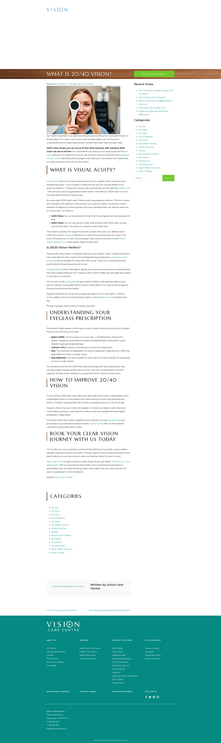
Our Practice (52, 648)
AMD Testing (117, 648)
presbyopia (70, 282)
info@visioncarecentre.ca (57, 729)
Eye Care (55, 515)
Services (59, 3)
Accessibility (51, 666)
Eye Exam (60, 477)
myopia (68, 235)
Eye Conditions (58, 518)
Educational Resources (56, 652)
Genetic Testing (118, 669)
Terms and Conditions (55, 662)
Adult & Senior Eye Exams (89, 648)
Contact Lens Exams (87, 659)
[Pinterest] (154, 697)
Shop (80, 3)
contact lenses (53, 158)
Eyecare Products (152, 659)
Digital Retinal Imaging (121, 659)
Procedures (56, 542)
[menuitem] (36, 3)
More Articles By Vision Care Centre (68, 586)
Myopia (69, 477)
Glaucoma (116, 672)
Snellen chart (124, 188)
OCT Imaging (117, 679)
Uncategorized (58, 546)
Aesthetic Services (180, 3)
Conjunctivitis (117, 652)
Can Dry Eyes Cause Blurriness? (62, 610)
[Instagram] (157, 697)
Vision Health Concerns (61, 549)
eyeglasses (113, 420)
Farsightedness (54, 269)
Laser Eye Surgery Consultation (125, 676)
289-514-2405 (165, 12)
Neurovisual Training (58, 692)
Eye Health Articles (60, 525)
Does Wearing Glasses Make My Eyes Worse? (109, 610)
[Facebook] (146, 697)
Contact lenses (96, 424)
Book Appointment (147, 3)
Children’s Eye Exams (88, 652)
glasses (123, 155)
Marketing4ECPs (106, 740)
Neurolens (56, 539)
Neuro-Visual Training (61, 535)
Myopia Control (118, 683)
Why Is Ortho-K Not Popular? (152, 97)
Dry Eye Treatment (120, 662)
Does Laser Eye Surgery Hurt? (153, 108)
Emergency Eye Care (120, 666)
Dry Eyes (55, 511)
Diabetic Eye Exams (87, 655)
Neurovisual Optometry (109, 3)
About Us (36, 3)
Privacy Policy (52, 659)
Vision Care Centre (85, 84)
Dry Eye (54, 508)
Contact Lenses (87, 692)
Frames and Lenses (153, 655)
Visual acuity (52, 181)
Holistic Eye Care (58, 528)
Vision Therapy (58, 553)
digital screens (105, 297)
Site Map (50, 655)
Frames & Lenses (152, 648)
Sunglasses (149, 652)
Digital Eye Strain (119, 655)
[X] (150, 697)
